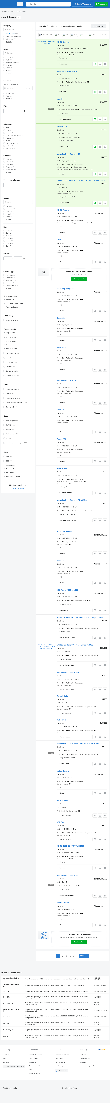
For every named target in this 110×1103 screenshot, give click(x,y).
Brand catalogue (34, 1073)
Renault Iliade (62, 696)
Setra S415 (6, 991)
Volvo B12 (6, 1017)
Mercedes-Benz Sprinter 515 (11, 1010)
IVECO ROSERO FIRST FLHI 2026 (70, 846)
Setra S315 (61, 561)
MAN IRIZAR (62, 127)
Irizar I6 (5, 1036)
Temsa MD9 (61, 439)
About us (6, 1055)
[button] (100, 64)
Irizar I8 (60, 99)
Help (4, 1058)
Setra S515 (6, 1023)
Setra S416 (61, 318)
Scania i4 (60, 410)
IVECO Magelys (63, 210)
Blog (30, 1069)
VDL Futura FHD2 (9, 1003)
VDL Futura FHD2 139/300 (67, 590)
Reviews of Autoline (35, 1066)
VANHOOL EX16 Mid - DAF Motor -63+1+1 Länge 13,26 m (80, 617)
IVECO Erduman (63, 42)
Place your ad (79, 279)
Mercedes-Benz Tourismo (67, 875)
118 (74, 956)
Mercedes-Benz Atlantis (66, 380)
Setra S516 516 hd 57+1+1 (67, 71)
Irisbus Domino (63, 771)
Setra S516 (61, 240)
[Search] (28, 4)
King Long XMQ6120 (65, 289)
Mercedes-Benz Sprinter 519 (11, 979)
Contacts (6, 1062)
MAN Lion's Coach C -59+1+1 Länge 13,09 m (75, 645)
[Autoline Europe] (8, 4)
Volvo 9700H (62, 468)
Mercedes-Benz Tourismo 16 (68, 154)
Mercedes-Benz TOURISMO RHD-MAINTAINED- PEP (78, 743)
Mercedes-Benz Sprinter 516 (11, 985)
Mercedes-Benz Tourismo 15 (68, 672)
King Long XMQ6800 (65, 531)
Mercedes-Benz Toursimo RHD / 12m (72, 500)
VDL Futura (61, 720)
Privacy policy (33, 1058)
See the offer (79, 942)
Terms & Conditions (35, 1055)
